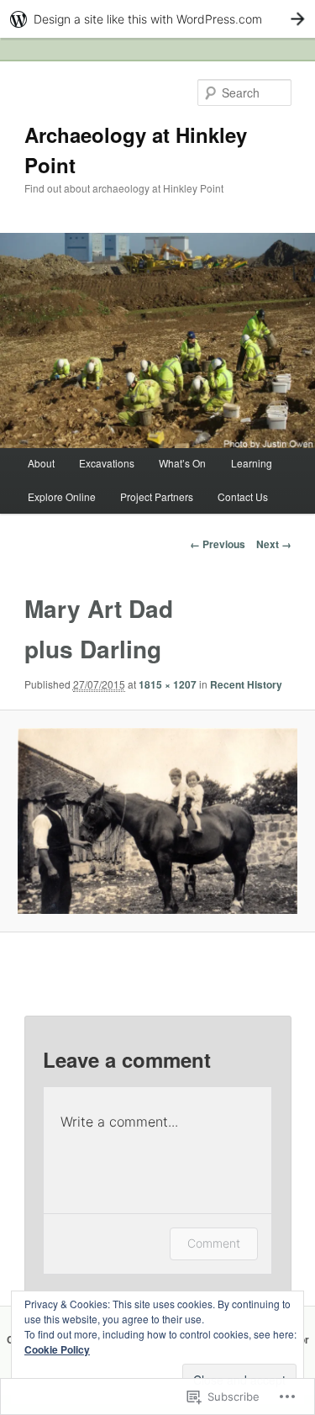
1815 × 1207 (168, 684)
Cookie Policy (57, 1349)
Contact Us (243, 496)
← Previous (217, 544)
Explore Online (62, 496)
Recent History (246, 684)
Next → (273, 544)
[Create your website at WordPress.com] (157, 19)
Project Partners (156, 496)
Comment (213, 1243)
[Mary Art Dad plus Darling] (157, 821)
